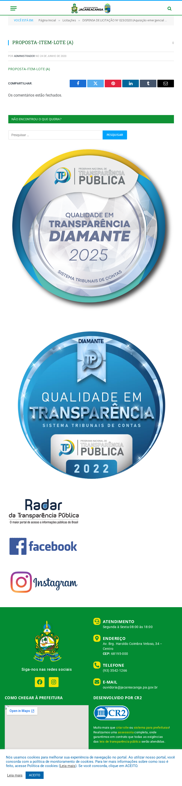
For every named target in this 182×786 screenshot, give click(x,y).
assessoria (126, 732)
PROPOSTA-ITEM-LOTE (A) (29, 69)
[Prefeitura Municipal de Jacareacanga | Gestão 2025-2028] (91, 8)
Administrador (24, 56)
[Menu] (13, 8)
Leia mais (67, 766)
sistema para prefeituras (151, 727)
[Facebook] (40, 682)
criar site (122, 727)
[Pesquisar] (169, 8)
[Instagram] (54, 682)
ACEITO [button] (34, 775)
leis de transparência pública (120, 741)
